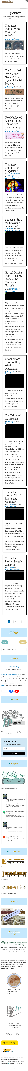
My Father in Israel (18, 827)
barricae (8, 836)
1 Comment (14, 506)
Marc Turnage (10, 504)
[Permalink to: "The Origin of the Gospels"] (14, 431)
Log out (23, 642)
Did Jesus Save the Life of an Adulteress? (13, 222)
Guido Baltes (9, 229)
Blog (7, 373)
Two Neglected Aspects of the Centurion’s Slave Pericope (13, 122)
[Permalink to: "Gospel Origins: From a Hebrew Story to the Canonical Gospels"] (14, 296)
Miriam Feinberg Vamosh (12, 173)
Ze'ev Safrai (9, 38)
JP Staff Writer (9, 175)
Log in (4, 642)
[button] (23, 5)
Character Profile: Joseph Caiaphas (13, 561)
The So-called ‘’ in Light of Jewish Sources (13, 76)
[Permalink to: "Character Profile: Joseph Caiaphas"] (14, 575)
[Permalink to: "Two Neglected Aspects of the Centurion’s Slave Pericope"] (14, 135)
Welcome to (9, 674)
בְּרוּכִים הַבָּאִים (14, 667)
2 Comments (16, 39)
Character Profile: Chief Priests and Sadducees (12, 497)
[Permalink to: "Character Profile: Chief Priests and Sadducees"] (14, 513)
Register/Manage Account (9, 649)
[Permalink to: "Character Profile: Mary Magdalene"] (14, 185)
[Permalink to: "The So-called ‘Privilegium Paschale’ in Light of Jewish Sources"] (14, 92)
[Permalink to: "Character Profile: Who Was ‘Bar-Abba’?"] (14, 45)
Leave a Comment (17, 88)
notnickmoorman (9, 811)
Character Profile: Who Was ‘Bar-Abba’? (12, 30)
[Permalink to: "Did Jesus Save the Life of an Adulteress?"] (14, 238)
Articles (8, 39)
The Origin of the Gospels (13, 416)
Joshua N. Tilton (10, 130)
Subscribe (14, 753)
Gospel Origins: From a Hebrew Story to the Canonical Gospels (14, 278)
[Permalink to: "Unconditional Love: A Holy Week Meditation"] (14, 381)
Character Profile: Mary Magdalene (12, 167)
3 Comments (16, 230)
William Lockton (10, 421)
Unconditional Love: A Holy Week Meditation (13, 363)
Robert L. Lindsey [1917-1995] (13, 288)
